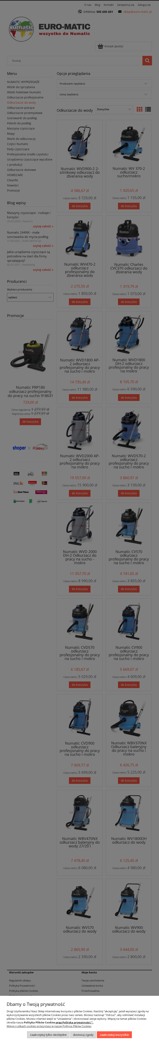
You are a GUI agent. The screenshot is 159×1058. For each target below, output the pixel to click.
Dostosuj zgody (83, 1034)
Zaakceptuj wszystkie (114, 1034)
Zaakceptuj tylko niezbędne (48, 1034)
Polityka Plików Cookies (39, 1022)
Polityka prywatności (76, 1022)
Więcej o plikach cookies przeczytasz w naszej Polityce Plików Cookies (49, 1026)
